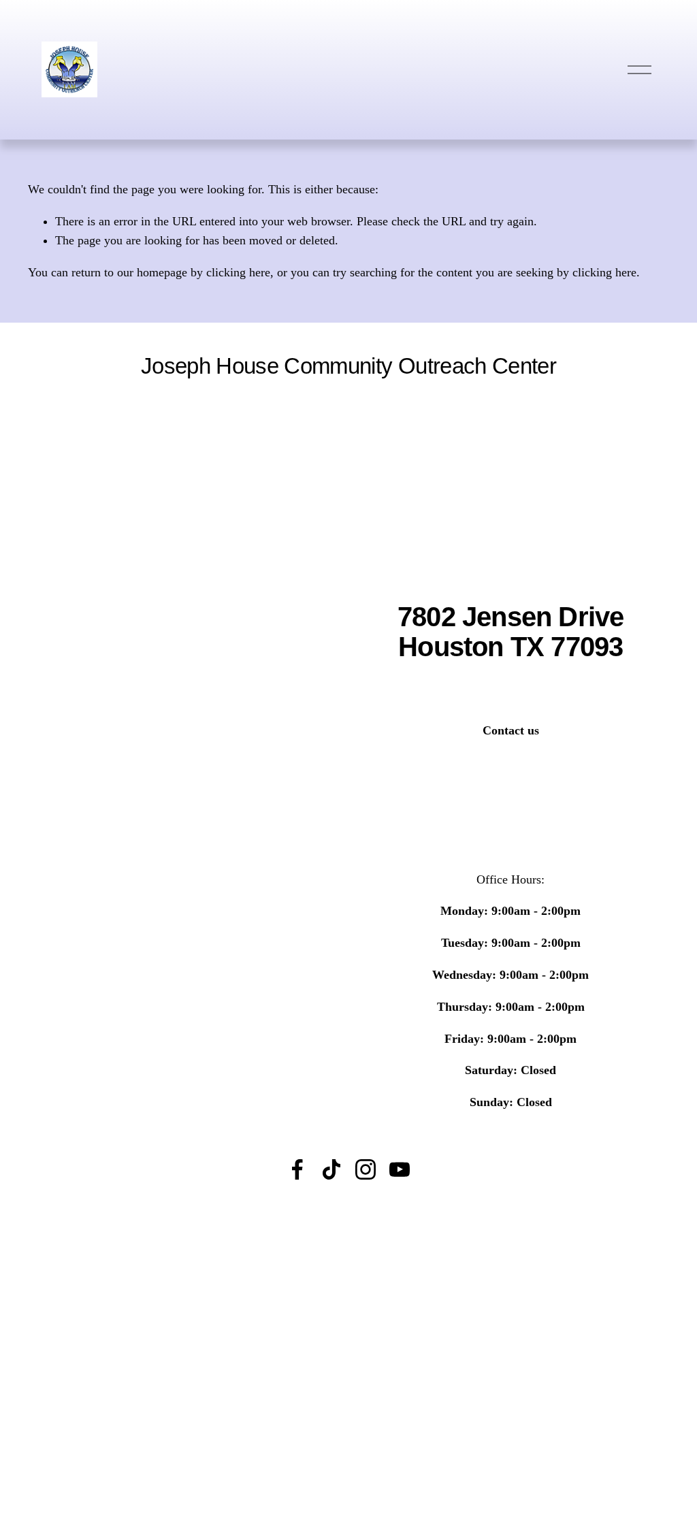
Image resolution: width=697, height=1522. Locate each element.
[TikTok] (331, 1169)
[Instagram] (365, 1169)
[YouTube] (399, 1169)
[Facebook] (297, 1169)
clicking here (238, 272)
